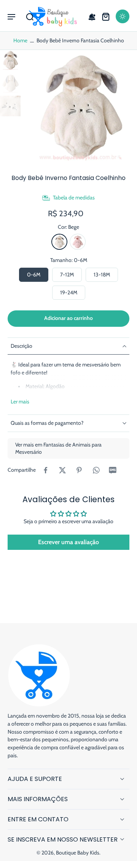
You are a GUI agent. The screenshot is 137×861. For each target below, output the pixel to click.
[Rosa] (77, 242)
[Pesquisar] (29, 16)
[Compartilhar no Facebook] (45, 470)
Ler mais (20, 401)
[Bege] (59, 242)
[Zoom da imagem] (80, 107)
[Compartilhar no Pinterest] (79, 470)
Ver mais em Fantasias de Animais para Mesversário (58, 448)
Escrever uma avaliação (68, 542)
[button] (11, 16)
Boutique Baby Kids (77, 853)
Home (20, 40)
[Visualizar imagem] (10, 60)
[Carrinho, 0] (105, 16)
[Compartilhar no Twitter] (62, 470)
